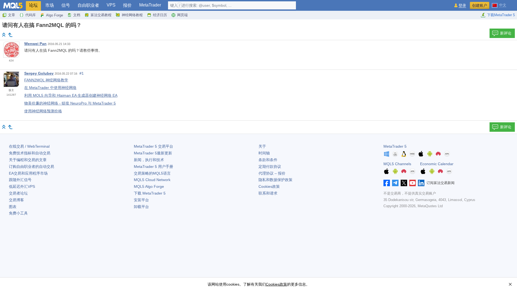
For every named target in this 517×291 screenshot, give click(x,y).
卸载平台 (141, 207)
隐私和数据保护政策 (275, 180)
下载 (150, 193)
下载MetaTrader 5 (501, 15)
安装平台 (141, 200)
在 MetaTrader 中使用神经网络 (50, 87)
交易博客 (16, 200)
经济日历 (160, 15)
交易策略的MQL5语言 (152, 173)
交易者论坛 (18, 193)
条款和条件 (267, 160)
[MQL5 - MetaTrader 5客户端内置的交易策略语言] (13, 5)
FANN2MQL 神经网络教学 (46, 80)
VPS (111, 5)
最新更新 (153, 153)
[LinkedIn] (421, 183)
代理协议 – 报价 (271, 173)
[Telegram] (395, 183)
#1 (81, 73)
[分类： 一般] (10, 35)
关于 (262, 146)
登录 (462, 6)
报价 (127, 5)
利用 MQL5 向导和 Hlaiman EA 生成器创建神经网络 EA (70, 95)
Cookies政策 (269, 186)
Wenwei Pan (35, 43)
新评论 (505, 33)
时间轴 (264, 153)
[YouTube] (412, 183)
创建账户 (479, 5)
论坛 (33, 5)
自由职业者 (88, 5)
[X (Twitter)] (404, 183)
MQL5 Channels (397, 164)
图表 (12, 207)
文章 (11, 15)
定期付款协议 (269, 166)
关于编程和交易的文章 (28, 160)
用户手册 (153, 166)
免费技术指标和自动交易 (29, 153)
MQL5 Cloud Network (152, 180)
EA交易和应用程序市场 (28, 173)
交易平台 (153, 146)
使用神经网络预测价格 (43, 111)
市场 (49, 5)
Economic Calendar (436, 164)
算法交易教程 (100, 15)
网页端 (182, 15)
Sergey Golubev (39, 73)
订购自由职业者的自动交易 (31, 166)
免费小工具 (18, 213)
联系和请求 (267, 193)
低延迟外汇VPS (22, 186)
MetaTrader (150, 5)
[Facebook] (386, 183)
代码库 (30, 15)
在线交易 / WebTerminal (29, 146)
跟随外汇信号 (20, 180)
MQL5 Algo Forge (149, 186)
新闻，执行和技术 (149, 160)
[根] (3, 35)
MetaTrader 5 (395, 146)
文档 (76, 15)
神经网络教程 (132, 15)
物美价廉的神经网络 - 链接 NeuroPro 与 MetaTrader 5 (70, 103)
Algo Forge (54, 15)
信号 (65, 5)
